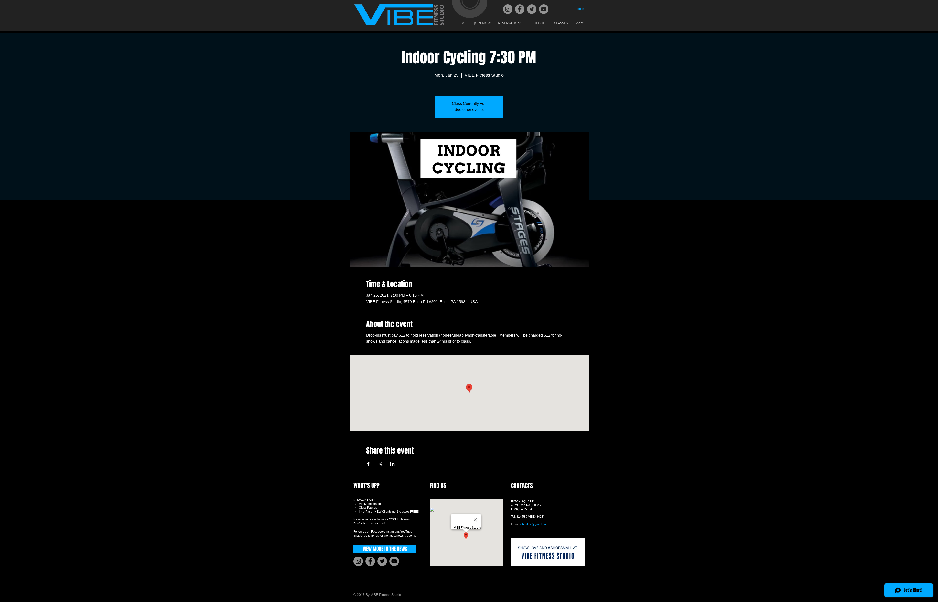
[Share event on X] (380, 464)
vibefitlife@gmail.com (534, 524)
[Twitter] (531, 9)
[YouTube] (543, 9)
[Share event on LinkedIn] (392, 464)
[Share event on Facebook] (368, 464)
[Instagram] (507, 9)
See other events (469, 109)
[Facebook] (519, 9)
